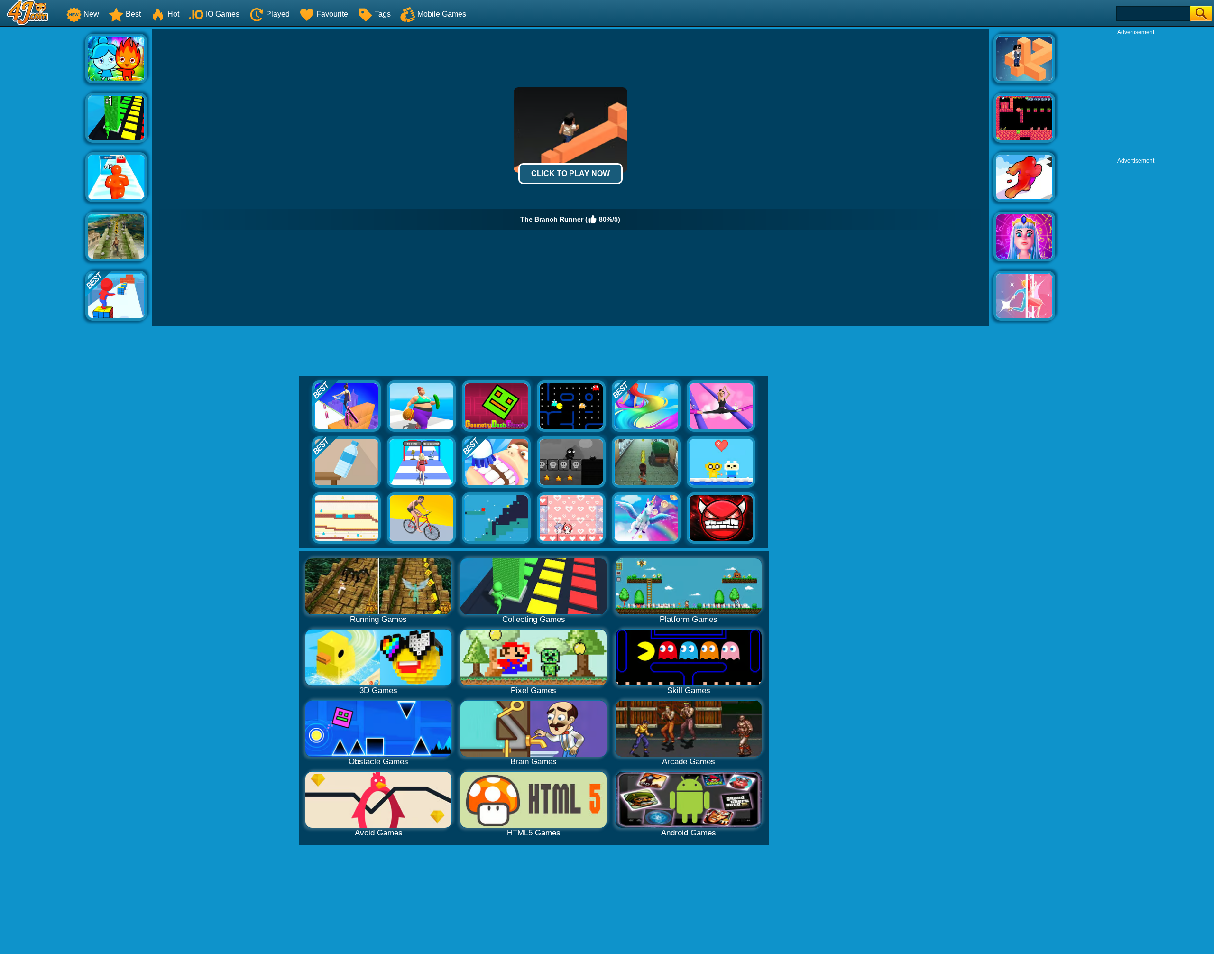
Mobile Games (441, 14)
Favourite (332, 14)
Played (278, 14)
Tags (383, 14)
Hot (173, 14)
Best (133, 14)
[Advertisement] (43, 171)
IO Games (222, 14)
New (91, 14)
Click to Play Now (570, 173)
